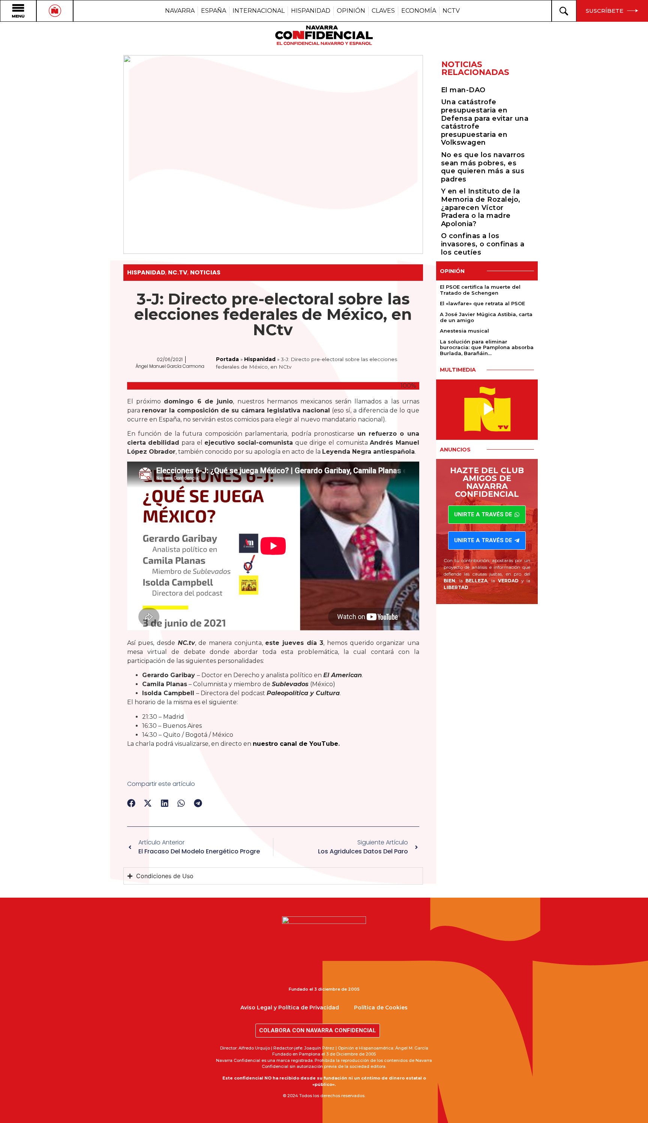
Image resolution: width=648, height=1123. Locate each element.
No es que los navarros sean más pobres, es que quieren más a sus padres (483, 167)
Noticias (205, 272)
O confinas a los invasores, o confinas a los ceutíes (483, 244)
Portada (227, 359)
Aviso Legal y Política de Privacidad (289, 1007)
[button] (131, 803)
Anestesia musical (464, 331)
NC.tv (178, 272)
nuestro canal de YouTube (295, 743)
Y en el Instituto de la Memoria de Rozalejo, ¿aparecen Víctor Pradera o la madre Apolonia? (480, 207)
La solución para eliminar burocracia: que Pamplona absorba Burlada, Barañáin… (487, 347)
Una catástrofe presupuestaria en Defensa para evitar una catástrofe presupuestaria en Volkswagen (485, 122)
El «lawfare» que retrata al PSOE (482, 303)
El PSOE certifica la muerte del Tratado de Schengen (480, 290)
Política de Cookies (381, 1007)
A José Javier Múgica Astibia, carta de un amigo (486, 317)
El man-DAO (463, 90)
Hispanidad (146, 272)
